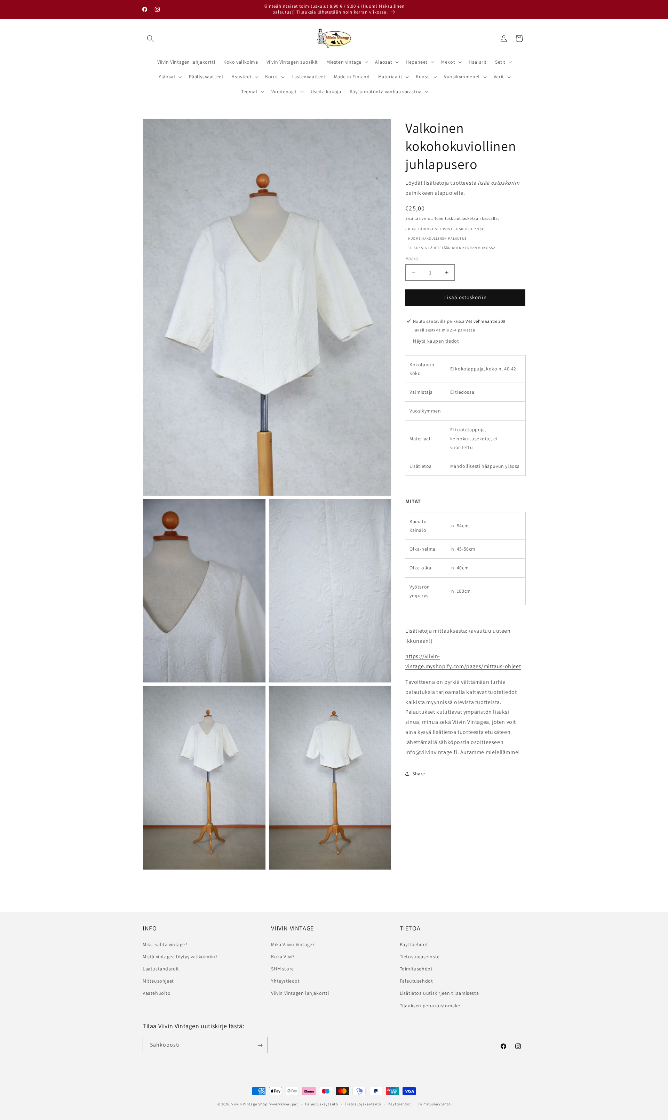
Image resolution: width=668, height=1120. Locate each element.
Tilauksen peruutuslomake (430, 1005)
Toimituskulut (447, 218)
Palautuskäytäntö (321, 1103)
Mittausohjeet (158, 981)
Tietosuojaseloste (420, 956)
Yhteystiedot (285, 981)
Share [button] (418, 773)
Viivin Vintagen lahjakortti (300, 993)
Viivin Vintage (244, 1104)
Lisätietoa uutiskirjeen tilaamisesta (439, 993)
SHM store (282, 968)
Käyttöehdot (414, 944)
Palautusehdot (416, 981)
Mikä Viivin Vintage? (293, 944)
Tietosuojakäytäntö (363, 1103)
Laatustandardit (161, 968)
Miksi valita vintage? (165, 944)
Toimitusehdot (416, 968)
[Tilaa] (260, 1045)
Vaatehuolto (157, 993)
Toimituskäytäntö (434, 1103)
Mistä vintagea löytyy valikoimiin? (180, 956)
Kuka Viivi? (283, 956)
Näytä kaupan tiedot (436, 340)
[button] (150, 38)
